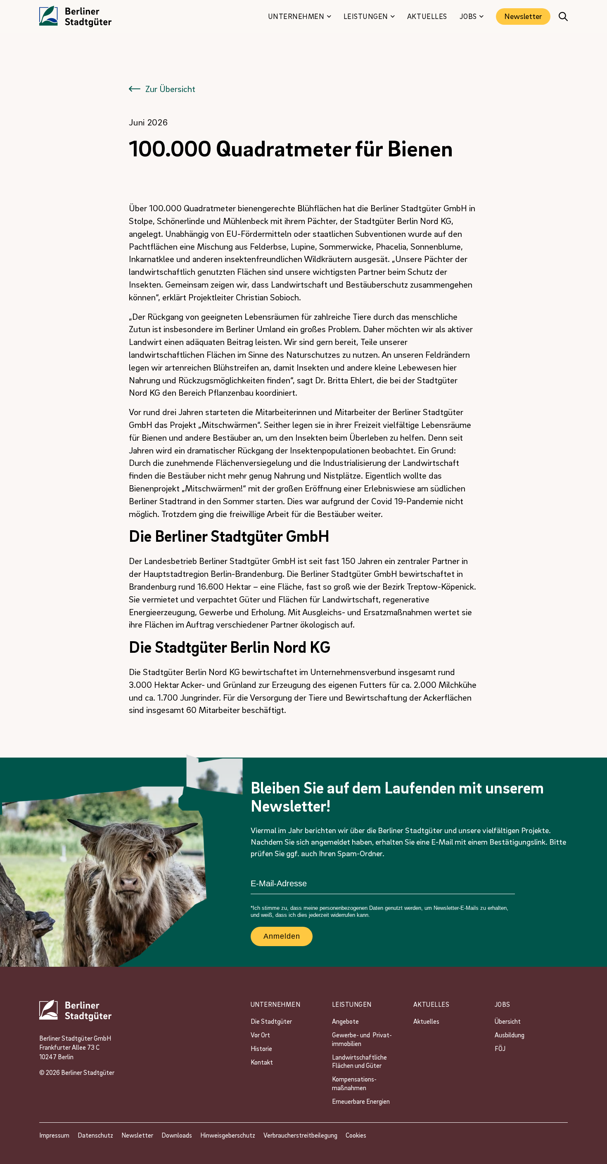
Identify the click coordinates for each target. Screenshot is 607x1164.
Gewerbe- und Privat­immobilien (362, 1039)
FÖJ (500, 1048)
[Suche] (563, 16)
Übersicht (508, 1021)
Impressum (54, 1135)
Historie (261, 1048)
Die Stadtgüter (271, 1021)
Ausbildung (509, 1035)
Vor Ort (260, 1035)
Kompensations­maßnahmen (354, 1083)
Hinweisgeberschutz (227, 1135)
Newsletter (523, 16)
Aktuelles (426, 1021)
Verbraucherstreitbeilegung (300, 1135)
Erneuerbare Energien (361, 1101)
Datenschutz (95, 1135)
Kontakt (262, 1062)
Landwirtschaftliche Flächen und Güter (360, 1061)
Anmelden (281, 936)
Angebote (346, 1021)
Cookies (356, 1135)
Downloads (176, 1135)
